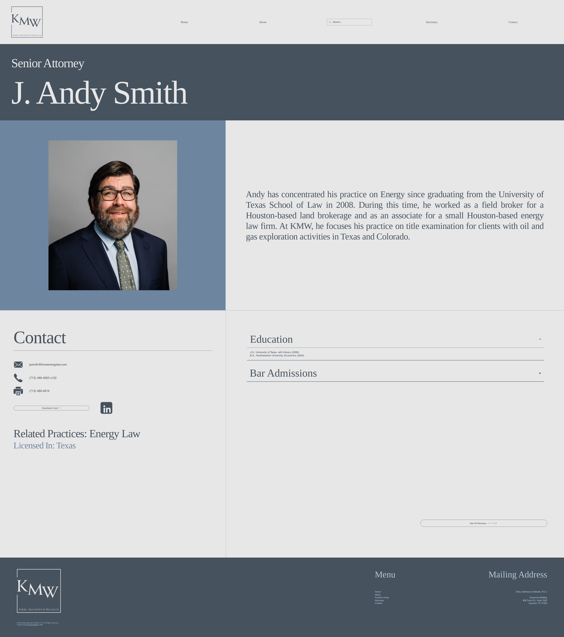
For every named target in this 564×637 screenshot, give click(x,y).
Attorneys (379, 600)
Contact (378, 603)
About (377, 594)
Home (378, 591)
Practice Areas (382, 597)
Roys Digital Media (32, 625)
